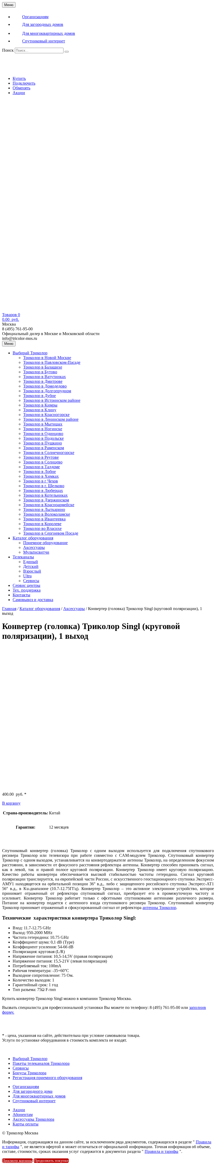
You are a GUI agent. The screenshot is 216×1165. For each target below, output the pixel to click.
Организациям (26, 1086)
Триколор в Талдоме (41, 467)
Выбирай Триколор (30, 353)
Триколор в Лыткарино (44, 509)
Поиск (8, 50)
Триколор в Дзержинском (46, 500)
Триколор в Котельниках (45, 495)
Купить (19, 78)
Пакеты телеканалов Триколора (41, 1063)
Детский (30, 566)
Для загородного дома (32, 1091)
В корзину (11, 803)
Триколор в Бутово (40, 372)
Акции (19, 92)
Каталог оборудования (33, 538)
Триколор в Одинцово (43, 433)
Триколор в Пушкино (42, 443)
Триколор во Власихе (42, 528)
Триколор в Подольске (43, 438)
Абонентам (23, 1114)
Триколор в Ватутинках (44, 376)
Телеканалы (23, 557)
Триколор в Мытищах (42, 424)
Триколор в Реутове (41, 457)
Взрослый (32, 571)
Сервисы (31, 580)
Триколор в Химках (41, 476)
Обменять (21, 88)
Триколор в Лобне (39, 471)
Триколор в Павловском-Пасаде (51, 362)
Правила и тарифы (161, 1151)
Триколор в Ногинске (42, 429)
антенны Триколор (159, 907)
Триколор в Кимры (40, 405)
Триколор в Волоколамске (46, 514)
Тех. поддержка (27, 590)
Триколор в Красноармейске (48, 504)
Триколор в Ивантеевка (44, 519)
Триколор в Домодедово (45, 386)
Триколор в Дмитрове (42, 381)
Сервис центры (26, 585)
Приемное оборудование (45, 542)
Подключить (24, 83)
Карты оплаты (25, 1124)
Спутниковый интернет (34, 1101)
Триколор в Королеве (42, 523)
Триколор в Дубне (39, 395)
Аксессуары (34, 547)
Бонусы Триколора (29, 1073)
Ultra (27, 576)
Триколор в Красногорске (46, 414)
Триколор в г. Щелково (43, 486)
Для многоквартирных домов (39, 1096)
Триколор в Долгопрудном (47, 391)
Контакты (21, 595)
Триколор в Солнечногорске (48, 452)
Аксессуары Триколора (33, 1119)
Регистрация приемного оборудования (47, 1077)
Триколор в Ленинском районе (50, 419)
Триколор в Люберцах (43, 490)
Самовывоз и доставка (33, 599)
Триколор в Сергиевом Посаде (50, 533)
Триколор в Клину (39, 410)
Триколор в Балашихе (42, 367)
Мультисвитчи (36, 552)
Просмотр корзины (17, 1161)
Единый (30, 561)
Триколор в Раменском (43, 448)
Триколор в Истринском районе (51, 400)
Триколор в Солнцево (42, 462)
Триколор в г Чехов (40, 481)
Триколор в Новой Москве (47, 357)
